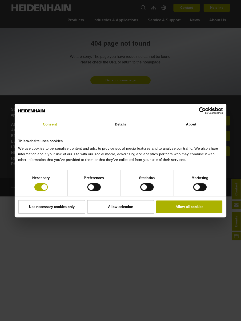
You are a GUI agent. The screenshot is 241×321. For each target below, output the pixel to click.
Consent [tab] (50, 124)
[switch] (94, 187)
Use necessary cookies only (52, 207)
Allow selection (120, 207)
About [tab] (191, 124)
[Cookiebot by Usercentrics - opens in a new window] (202, 110)
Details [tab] (120, 124)
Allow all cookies (189, 207)
